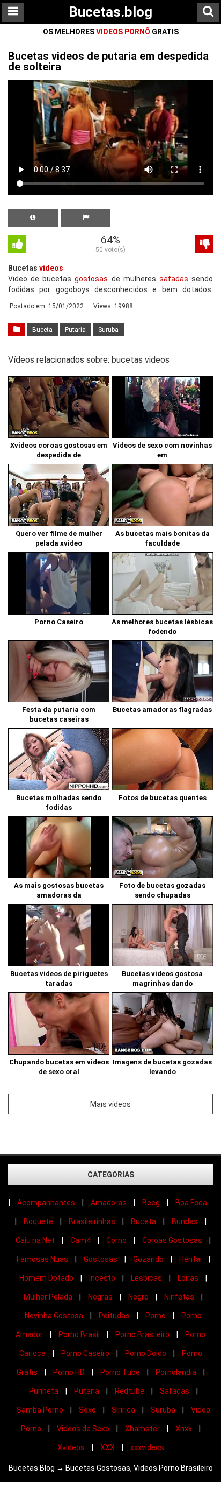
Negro (138, 1297)
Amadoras (109, 1202)
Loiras (188, 1278)
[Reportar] (86, 218)
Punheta (43, 1391)
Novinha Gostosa (54, 1315)
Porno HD (69, 1372)
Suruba (108, 330)
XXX (107, 1447)
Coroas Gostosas (172, 1240)
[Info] (33, 218)
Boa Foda (191, 1202)
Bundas (185, 1221)
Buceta (42, 330)
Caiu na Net (35, 1240)
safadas (173, 278)
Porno (155, 1315)
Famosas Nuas (42, 1259)
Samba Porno (40, 1410)
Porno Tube (120, 1372)
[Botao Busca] (208, 12)
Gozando (148, 1259)
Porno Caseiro (85, 1353)
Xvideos (71, 1447)
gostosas (91, 278)
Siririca (123, 1410)
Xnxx (183, 1428)
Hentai (190, 1259)
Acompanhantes (46, 1202)
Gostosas (100, 1259)
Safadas (174, 1391)
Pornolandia (176, 1372)
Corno (116, 1240)
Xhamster (142, 1428)
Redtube (129, 1391)
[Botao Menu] (13, 12)
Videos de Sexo (83, 1428)
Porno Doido (145, 1353)
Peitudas (114, 1315)
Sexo (87, 1410)
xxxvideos (147, 1447)
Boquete (38, 1221)
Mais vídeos (110, 1104)
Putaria (75, 330)
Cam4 (80, 1240)
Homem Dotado (46, 1278)
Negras (100, 1297)
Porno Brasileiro (142, 1334)
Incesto (102, 1278)
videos (51, 268)
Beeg (151, 1202)
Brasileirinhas (92, 1221)
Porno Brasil (79, 1334)
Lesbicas (146, 1278)
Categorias (110, 1174)
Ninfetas (179, 1297)
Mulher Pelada (48, 1297)
